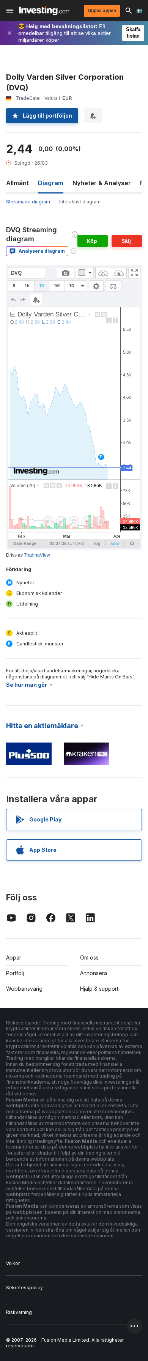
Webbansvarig (24, 988)
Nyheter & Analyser (101, 183)
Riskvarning (19, 1312)
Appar (13, 957)
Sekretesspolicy (24, 1287)
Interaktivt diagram (80, 202)
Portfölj (15, 973)
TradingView (37, 555)
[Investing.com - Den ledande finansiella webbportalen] (44, 10)
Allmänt (17, 183)
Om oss (89, 957)
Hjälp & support (99, 988)
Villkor (13, 1263)
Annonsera (93, 973)
